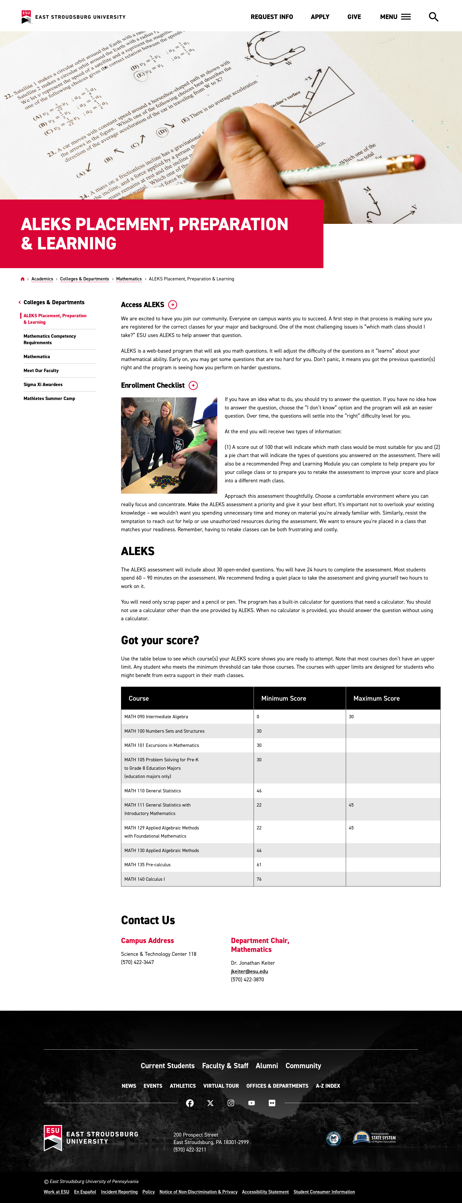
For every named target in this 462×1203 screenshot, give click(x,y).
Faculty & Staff (225, 1065)
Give (354, 16)
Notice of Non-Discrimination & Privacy (198, 1192)
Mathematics (129, 279)
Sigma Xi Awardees (43, 384)
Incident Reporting (119, 1192)
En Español (85, 1192)
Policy (148, 1192)
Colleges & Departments (84, 279)
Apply (320, 16)
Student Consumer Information (324, 1192)
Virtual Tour (221, 1085)
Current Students (168, 1065)
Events (153, 1085)
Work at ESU (56, 1192)
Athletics (183, 1085)
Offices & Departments (277, 1085)
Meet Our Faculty (41, 370)
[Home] (22, 279)
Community (303, 1065)
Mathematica (37, 356)
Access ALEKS (143, 305)
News (129, 1085)
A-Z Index (328, 1085)
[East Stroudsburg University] (73, 17)
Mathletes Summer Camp (49, 398)
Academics (42, 279)
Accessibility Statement (265, 1192)
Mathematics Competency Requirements (50, 339)
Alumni (267, 1065)
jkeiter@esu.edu (249, 971)
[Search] (433, 17)
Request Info (272, 16)
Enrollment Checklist (153, 385)
